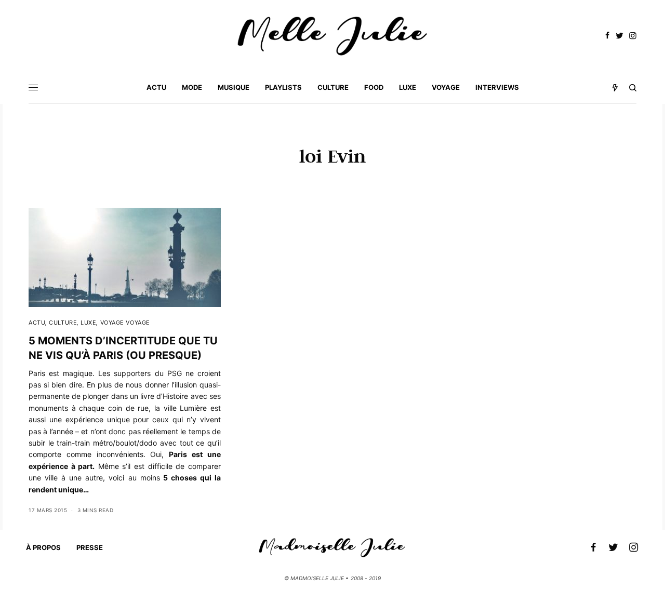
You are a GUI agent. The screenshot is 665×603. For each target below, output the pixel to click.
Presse (89, 547)
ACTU (37, 322)
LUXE (88, 322)
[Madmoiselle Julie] (332, 36)
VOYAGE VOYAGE (125, 322)
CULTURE (63, 322)
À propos (43, 547)
